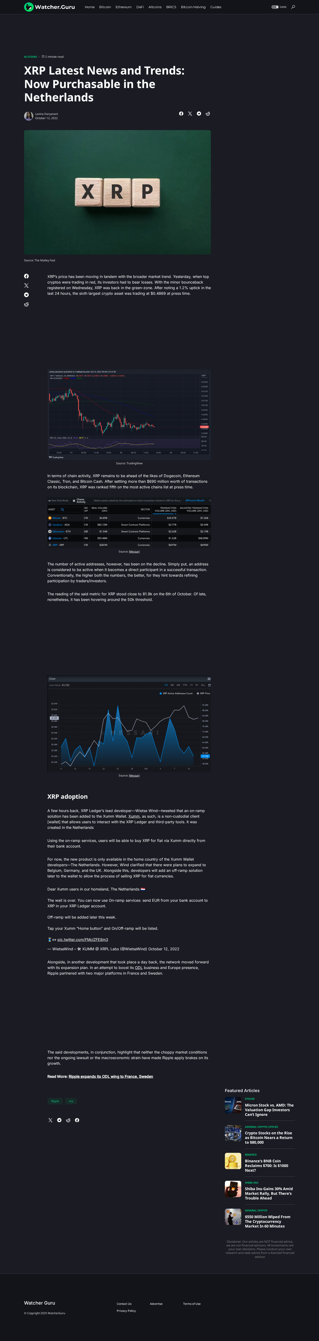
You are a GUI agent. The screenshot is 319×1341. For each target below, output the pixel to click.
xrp (71, 1101)
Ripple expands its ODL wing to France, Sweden (111, 1076)
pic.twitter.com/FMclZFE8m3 (82, 939)
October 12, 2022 (163, 949)
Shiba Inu (251, 1182)
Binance (251, 1154)
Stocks (250, 1098)
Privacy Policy (126, 1311)
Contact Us (124, 1304)
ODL (139, 967)
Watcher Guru (39, 1303)
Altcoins (30, 56)
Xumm (134, 816)
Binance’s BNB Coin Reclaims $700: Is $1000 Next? (266, 1166)
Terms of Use (192, 1304)
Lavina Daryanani (46, 114)
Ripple (55, 1101)
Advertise (156, 1304)
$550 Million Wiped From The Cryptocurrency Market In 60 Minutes (268, 1221)
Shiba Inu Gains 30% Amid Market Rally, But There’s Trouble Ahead (269, 1193)
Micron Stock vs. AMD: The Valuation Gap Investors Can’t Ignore (269, 1110)
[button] (278, 7)
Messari (134, 551)
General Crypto (256, 1126)
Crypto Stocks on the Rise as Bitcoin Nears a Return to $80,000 (268, 1138)
